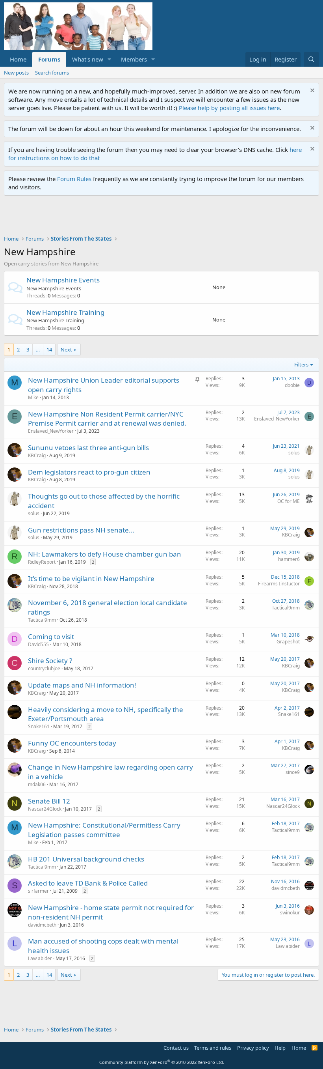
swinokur (290, 912)
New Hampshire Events (63, 279)
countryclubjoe (44, 668)
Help (280, 1047)
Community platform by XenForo (161, 1062)
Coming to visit (51, 636)
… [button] (38, 349)
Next (66, 349)
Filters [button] (301, 364)
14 (49, 349)
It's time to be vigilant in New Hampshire (91, 578)
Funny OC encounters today (72, 743)
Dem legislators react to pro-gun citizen (89, 472)
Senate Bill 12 (49, 800)
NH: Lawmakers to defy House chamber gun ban (104, 554)
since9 (293, 772)
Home (18, 59)
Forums (49, 59)
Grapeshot (288, 641)
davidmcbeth (285, 888)
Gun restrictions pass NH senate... (81, 529)
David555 (38, 644)
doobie (292, 385)
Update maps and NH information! (82, 685)
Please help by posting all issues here (229, 108)
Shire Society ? (50, 660)
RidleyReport (42, 562)
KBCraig (37, 455)
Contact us (176, 1047)
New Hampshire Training (65, 312)
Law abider (40, 958)
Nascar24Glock (44, 808)
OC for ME (288, 501)
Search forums (52, 72)
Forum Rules (74, 179)
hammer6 (289, 559)
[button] (109, 59)
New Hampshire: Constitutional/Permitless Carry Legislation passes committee (104, 829)
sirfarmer (38, 891)
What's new (87, 59)
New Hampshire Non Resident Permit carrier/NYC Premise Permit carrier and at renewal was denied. (107, 418)
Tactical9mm (42, 620)
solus (294, 452)
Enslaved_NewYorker (51, 431)
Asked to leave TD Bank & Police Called (88, 883)
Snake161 (39, 726)
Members (134, 59)
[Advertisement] (147, 217)
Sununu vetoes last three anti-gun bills (88, 447)
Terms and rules (212, 1047)
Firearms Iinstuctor (279, 583)
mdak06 (37, 784)
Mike (33, 397)
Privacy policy (253, 1047)
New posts (16, 72)
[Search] (311, 59)
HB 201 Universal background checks (86, 858)
